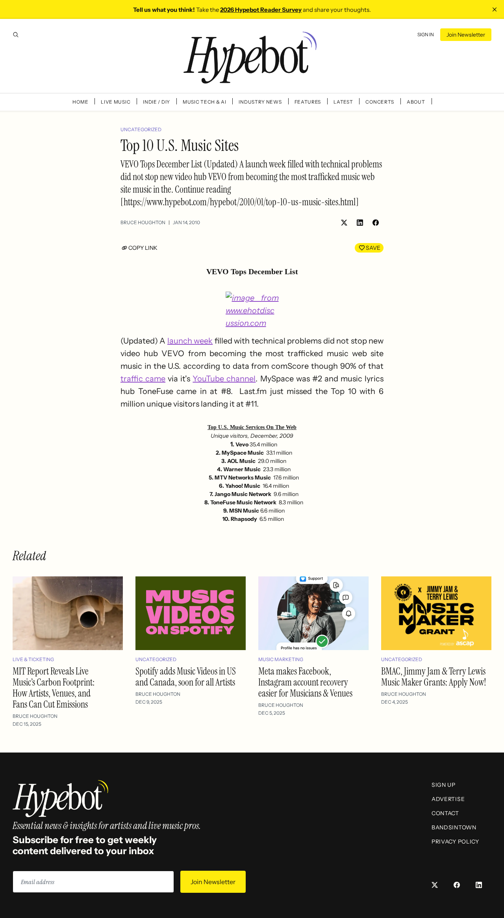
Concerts (379, 102)
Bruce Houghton (142, 222)
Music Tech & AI (204, 102)
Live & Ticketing (33, 659)
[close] (494, 9)
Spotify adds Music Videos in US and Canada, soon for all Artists (185, 676)
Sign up (444, 784)
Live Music (115, 102)
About (416, 102)
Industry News (260, 102)
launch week (190, 341)
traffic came (142, 378)
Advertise (448, 799)
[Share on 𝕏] (344, 222)
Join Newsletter (466, 34)
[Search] (16, 34)
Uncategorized (140, 129)
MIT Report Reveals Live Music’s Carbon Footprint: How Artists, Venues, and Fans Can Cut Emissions (53, 687)
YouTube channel (224, 378)
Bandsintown (454, 827)
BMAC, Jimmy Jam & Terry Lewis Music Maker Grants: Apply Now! (433, 676)
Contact (445, 813)
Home (80, 102)
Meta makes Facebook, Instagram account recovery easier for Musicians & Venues (305, 682)
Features (308, 102)
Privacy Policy (455, 841)
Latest (343, 102)
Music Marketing (280, 659)
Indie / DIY (156, 102)
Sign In (425, 34)
